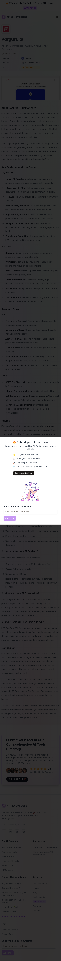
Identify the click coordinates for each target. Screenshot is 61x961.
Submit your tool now (23, 473)
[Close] (57, 440)
